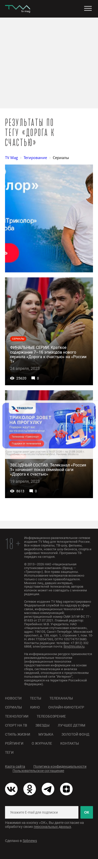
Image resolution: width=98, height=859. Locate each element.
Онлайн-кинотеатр (66, 707)
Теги (9, 752)
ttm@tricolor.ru (74, 646)
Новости (13, 698)
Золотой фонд (75, 734)
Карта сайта (15, 766)
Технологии (16, 716)
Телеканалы (61, 698)
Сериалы (13, 707)
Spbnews (30, 841)
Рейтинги (14, 743)
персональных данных (52, 827)
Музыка (45, 734)
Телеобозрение (51, 716)
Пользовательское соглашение (38, 771)
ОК (86, 812)
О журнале (42, 743)
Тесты (35, 698)
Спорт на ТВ (16, 725)
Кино (35, 707)
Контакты (69, 743)
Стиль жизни (17, 734)
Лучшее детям (71, 725)
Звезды (42, 725)
